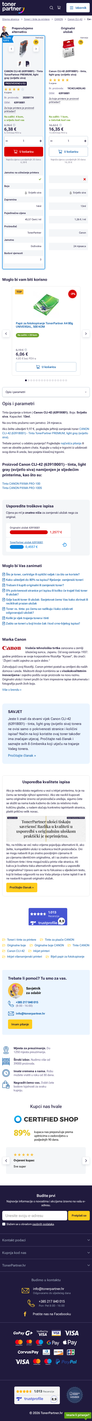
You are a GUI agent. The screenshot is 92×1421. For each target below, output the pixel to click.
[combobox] (46, 392)
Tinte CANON (81, 945)
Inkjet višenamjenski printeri (24, 956)
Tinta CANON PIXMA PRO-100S (22, 488)
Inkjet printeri (41, 951)
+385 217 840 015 (27, 1002)
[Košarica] (59, 7)
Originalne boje (16, 945)
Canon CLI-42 (75, 19)
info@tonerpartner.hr (30, 1013)
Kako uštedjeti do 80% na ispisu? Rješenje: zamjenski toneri (44, 579)
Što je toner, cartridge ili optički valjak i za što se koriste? (42, 574)
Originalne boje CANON (49, 945)
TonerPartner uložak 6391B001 (26, 542)
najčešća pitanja (71, 443)
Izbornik (80, 7)
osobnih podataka (43, 1224)
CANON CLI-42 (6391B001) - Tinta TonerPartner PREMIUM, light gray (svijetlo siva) (45, 433)
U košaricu (71, 151)
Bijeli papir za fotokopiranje (67, 956)
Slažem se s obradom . (30, 1224)
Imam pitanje (20, 1024)
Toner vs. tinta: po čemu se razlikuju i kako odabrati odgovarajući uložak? (39, 610)
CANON (58, 19)
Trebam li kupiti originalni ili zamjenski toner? (35, 585)
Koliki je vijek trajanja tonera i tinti (27, 618)
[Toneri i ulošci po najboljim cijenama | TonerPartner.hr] (13, 8)
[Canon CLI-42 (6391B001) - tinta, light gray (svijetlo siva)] (68, 48)
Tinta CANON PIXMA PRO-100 (21, 483)
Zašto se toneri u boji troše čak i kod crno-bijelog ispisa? (43, 623)
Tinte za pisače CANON (59, 939)
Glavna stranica (10, 19)
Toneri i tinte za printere (37, 19)
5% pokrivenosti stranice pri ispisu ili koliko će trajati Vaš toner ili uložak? (47, 592)
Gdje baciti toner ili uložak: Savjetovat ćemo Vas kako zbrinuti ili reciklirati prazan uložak (47, 601)
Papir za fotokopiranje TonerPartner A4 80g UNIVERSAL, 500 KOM (44, 325)
